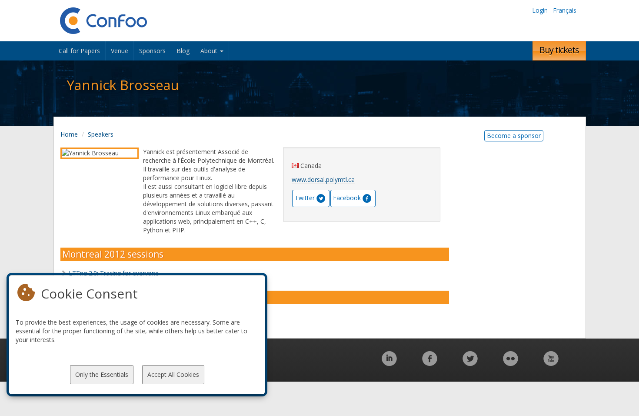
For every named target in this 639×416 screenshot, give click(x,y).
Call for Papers (79, 51)
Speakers (100, 134)
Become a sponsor (514, 135)
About (209, 51)
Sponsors (152, 51)
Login (540, 10)
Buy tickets (559, 50)
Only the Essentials (101, 374)
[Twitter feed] (470, 363)
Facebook (347, 198)
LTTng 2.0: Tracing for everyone (114, 273)
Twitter (305, 198)
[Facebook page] (429, 363)
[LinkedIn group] (389, 363)
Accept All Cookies (173, 374)
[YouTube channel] (551, 363)
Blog (183, 51)
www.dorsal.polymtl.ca (323, 179)
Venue (119, 51)
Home (69, 134)
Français (564, 10)
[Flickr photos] (510, 363)
